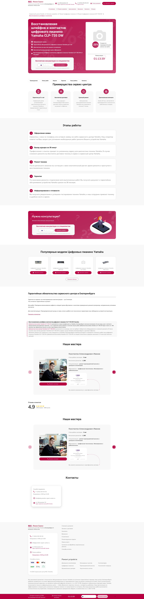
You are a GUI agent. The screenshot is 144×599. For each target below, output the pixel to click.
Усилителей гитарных (104, 565)
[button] (114, 372)
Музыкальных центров (68, 568)
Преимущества (34, 80)
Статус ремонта (96, 3)
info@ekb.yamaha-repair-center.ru (45, 498)
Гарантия (63, 80)
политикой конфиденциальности (63, 68)
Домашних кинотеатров (69, 563)
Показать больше (72, 279)
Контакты (87, 9)
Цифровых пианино (68, 565)
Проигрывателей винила (87, 565)
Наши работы (73, 80)
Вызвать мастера (53, 384)
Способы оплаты (66, 549)
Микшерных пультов (86, 563)
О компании (52, 9)
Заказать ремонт (39, 272)
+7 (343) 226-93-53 (83, 3)
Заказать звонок (109, 3)
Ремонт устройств (62, 9)
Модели (55, 80)
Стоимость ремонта (67, 526)
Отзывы (93, 9)
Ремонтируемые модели (69, 539)
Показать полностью (34, 314)
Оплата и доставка (67, 528)
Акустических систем (86, 568)
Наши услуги (65, 542)
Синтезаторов (102, 563)
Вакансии (80, 9)
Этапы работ (45, 80)
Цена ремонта (72, 9)
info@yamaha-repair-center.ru (41, 543)
